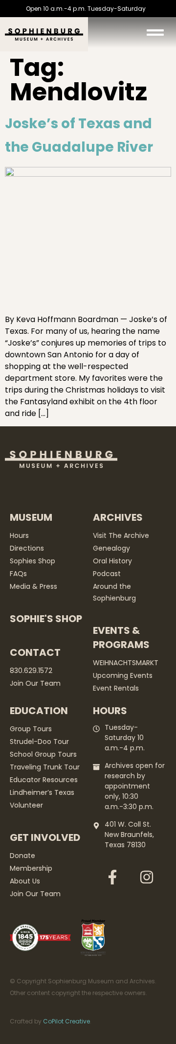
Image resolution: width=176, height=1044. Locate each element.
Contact (35, 652)
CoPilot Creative (66, 1021)
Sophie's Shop (46, 619)
